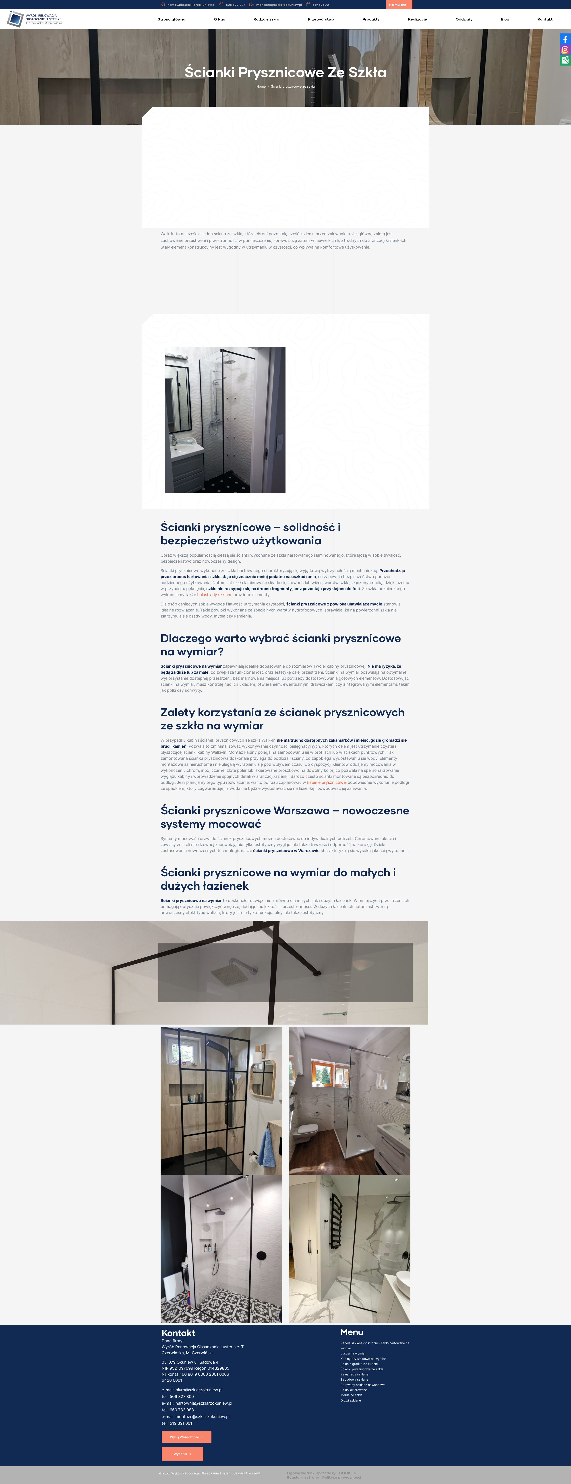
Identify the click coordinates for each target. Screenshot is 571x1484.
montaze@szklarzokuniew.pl (203, 1416)
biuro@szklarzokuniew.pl (199, 1389)
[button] (399, 4)
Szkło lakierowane (354, 1390)
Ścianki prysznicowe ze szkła (362, 1369)
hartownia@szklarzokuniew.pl (204, 1403)
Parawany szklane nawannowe (363, 1385)
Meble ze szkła (351, 1395)
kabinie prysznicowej (327, 782)
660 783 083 (182, 1410)
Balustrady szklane (354, 1374)
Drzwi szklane (351, 1400)
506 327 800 (182, 1396)
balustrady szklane (214, 594)
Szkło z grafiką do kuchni (359, 1364)
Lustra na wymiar (353, 1353)
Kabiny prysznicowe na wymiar (363, 1359)
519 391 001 (181, 1423)
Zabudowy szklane (354, 1379)
